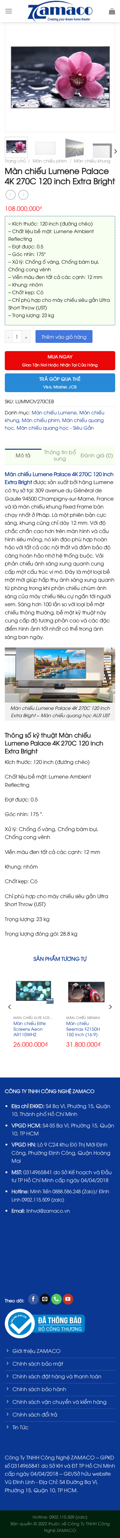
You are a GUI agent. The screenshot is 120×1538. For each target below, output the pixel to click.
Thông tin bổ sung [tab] (60, 455)
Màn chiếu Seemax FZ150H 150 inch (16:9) (83, 1028)
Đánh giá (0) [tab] (97, 455)
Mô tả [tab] (23, 455)
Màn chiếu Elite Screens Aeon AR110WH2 (29, 1028)
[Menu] (8, 11)
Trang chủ (15, 160)
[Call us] (56, 1299)
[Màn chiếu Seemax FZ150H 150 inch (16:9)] (86, 992)
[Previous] (13, 77)
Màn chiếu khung (92, 160)
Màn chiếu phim (50, 160)
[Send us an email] (45, 1299)
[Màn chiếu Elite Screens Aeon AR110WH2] (33, 992)
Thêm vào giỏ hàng (64, 336)
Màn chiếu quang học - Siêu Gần (55, 427)
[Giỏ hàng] (112, 11)
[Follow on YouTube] (68, 1299)
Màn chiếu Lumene (54, 412)
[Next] (107, 77)
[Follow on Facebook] (33, 1299)
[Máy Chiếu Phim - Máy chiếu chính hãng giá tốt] (60, 11)
